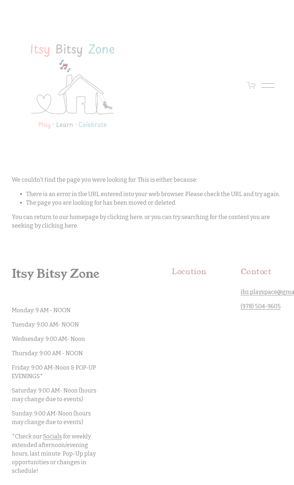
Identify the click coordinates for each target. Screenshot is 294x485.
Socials (52, 436)
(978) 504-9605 (261, 306)
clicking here (124, 217)
